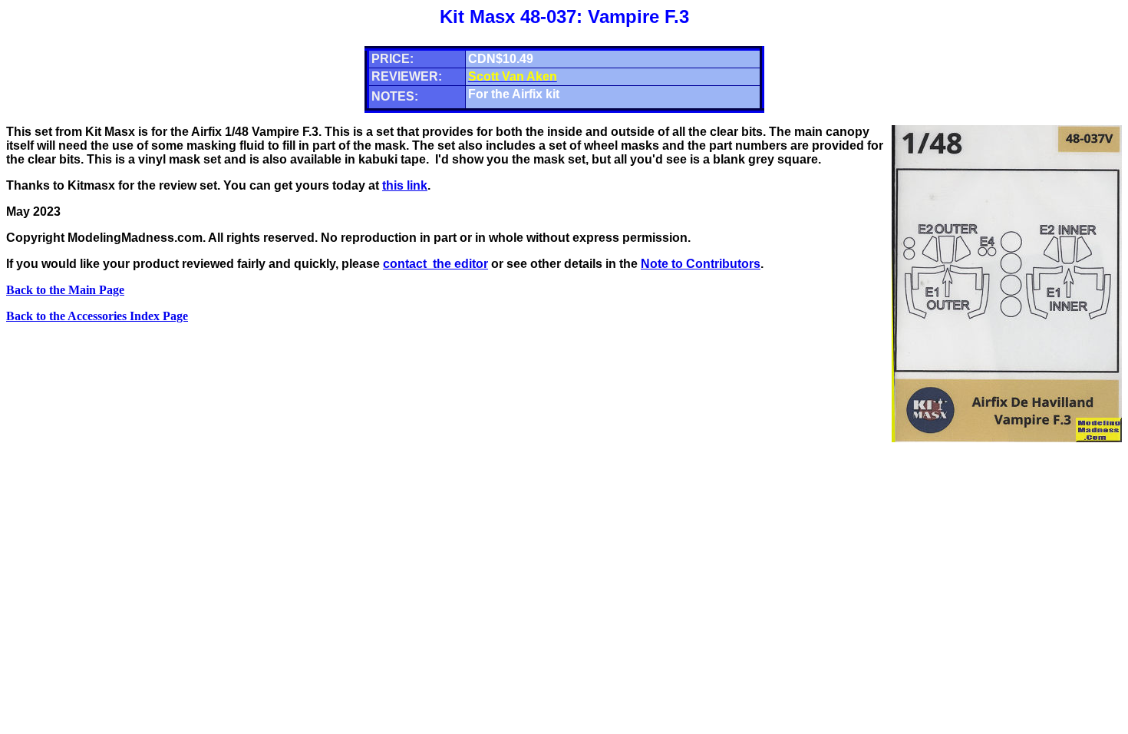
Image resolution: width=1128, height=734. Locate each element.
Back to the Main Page (65, 289)
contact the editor (435, 263)
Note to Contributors (700, 263)
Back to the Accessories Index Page (97, 315)
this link (404, 185)
